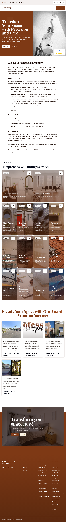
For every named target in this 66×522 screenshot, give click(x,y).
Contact (42, 8)
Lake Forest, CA (55, 504)
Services (25, 8)
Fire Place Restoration (42, 491)
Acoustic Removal (41, 493)
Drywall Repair (41, 499)
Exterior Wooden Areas (42, 486)
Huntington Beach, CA (56, 464)
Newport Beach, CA (56, 467)
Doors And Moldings (42, 472)
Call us (5, 2)
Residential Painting (42, 464)
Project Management (42, 488)
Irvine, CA (54, 507)
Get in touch (60, 8)
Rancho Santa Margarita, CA (58, 493)
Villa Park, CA (54, 509)
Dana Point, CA (55, 472)
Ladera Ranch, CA (55, 499)
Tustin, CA (54, 486)
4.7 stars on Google (59, 52)
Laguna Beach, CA (55, 470)
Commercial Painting (42, 467)
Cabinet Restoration (42, 478)
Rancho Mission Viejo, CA (57, 496)
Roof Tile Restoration (42, 483)
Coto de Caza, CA (55, 491)
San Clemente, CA (55, 475)
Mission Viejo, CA (55, 501)
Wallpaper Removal (42, 475)
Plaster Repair (40, 480)
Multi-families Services (42, 470)
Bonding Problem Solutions (43, 496)
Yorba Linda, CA (55, 488)
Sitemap (25, 470)
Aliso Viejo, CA (55, 478)
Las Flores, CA (55, 483)
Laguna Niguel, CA (55, 480)
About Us (34, 8)
